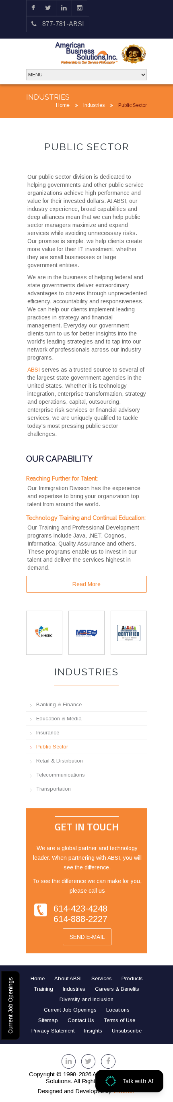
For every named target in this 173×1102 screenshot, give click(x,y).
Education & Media (59, 719)
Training (43, 989)
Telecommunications (60, 775)
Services (101, 978)
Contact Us (81, 1020)
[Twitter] (48, 8)
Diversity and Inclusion (86, 999)
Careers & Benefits (117, 989)
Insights (93, 1031)
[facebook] (33, 8)
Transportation (53, 789)
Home (63, 105)
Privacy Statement (52, 1031)
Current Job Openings (10, 1005)
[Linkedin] (64, 8)
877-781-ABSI (62, 23)
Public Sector (52, 747)
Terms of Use (119, 1020)
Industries (94, 105)
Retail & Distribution (59, 761)
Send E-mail (87, 937)
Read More (86, 584)
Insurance (47, 733)
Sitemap (48, 1020)
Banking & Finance (59, 704)
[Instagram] (79, 8)
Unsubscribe (127, 1031)
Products (132, 978)
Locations (118, 1010)
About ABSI (68, 978)
